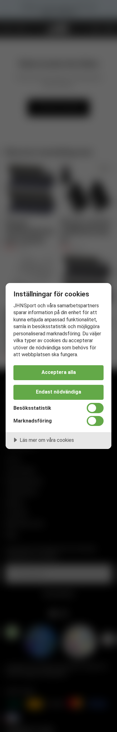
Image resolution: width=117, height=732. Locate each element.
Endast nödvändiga (58, 392)
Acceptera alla (58, 372)
